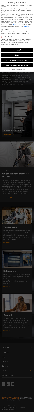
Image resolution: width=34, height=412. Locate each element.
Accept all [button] (17, 50)
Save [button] (17, 55)
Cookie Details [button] (11, 69)
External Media (8, 37)
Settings (26, 26)
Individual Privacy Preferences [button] (17, 65)
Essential (6, 29)
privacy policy (16, 24)
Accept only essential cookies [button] (17, 60)
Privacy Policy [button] (19, 69)
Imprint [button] (24, 69)
